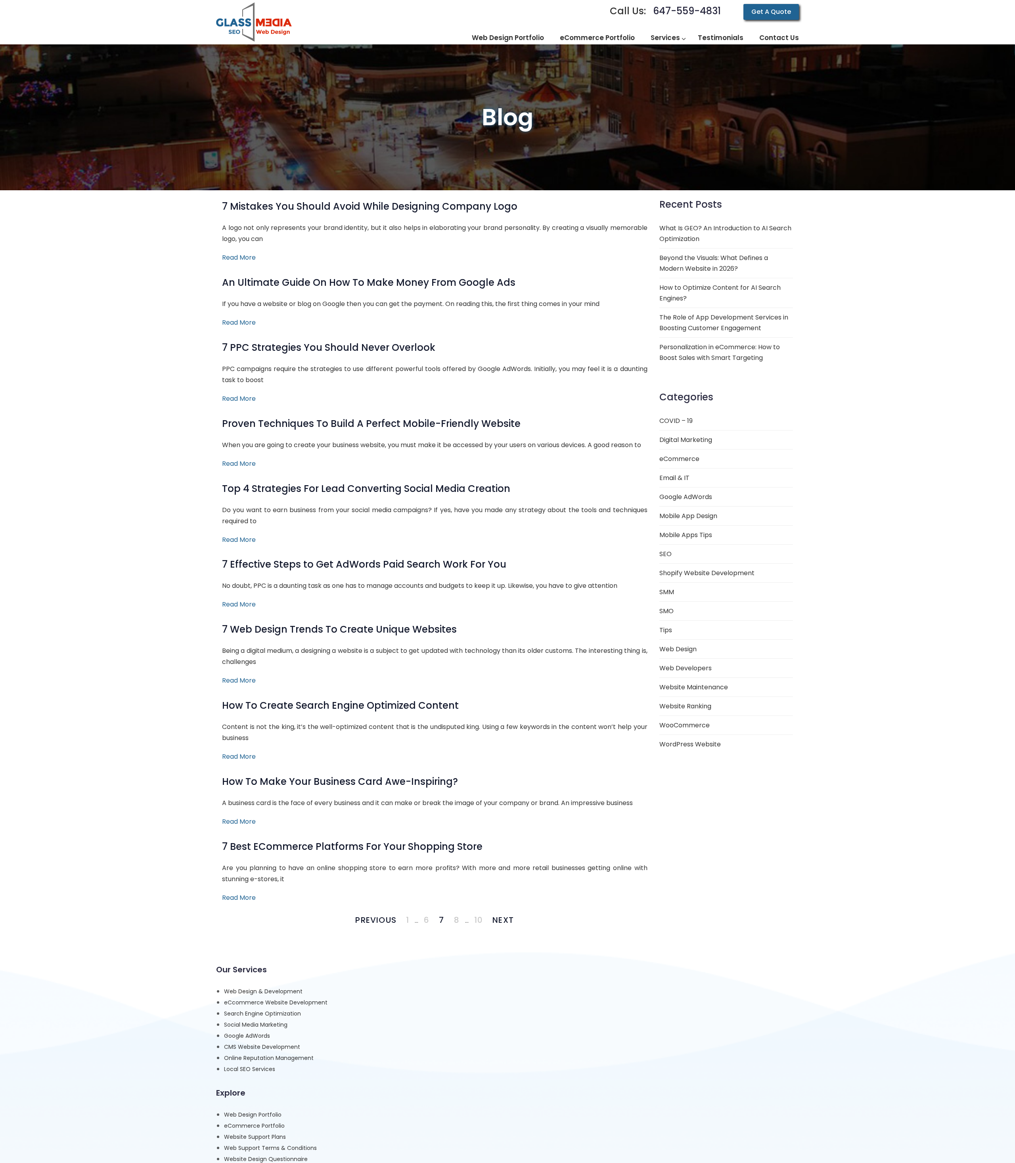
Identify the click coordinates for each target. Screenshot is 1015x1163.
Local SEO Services (249, 1069)
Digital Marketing (685, 439)
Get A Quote (771, 11)
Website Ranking (685, 706)
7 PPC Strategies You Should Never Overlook (328, 347)
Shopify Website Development (707, 573)
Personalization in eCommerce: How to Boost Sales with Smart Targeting (719, 352)
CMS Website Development (262, 1047)
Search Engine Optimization (262, 1014)
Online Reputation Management (269, 1058)
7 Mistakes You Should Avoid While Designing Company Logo (369, 206)
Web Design (678, 649)
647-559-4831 (687, 10)
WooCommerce (684, 725)
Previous (375, 920)
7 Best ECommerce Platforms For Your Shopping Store (352, 846)
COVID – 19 (676, 420)
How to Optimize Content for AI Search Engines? (720, 293)
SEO (665, 554)
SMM (666, 592)
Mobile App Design (688, 515)
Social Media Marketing (255, 1025)
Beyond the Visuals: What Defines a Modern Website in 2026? (713, 263)
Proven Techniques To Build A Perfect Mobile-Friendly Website (371, 423)
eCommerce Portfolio (254, 1126)
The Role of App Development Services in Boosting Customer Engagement (723, 323)
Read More (239, 257)
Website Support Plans (255, 1137)
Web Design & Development (263, 991)
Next (503, 920)
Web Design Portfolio (253, 1115)
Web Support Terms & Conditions (270, 1148)
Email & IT (674, 477)
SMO (666, 611)
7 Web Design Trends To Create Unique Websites (339, 629)
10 (478, 920)
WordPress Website (690, 744)
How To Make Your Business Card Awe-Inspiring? (340, 781)
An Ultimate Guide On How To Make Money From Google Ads (368, 282)
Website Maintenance (693, 687)
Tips (665, 630)
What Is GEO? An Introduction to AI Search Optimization (725, 233)
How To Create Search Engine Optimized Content (340, 705)
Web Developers (685, 668)
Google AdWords (685, 496)
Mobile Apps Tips (685, 534)
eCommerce (679, 458)
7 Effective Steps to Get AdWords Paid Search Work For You (364, 564)
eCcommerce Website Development (275, 1002)
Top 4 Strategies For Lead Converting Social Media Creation (366, 488)
